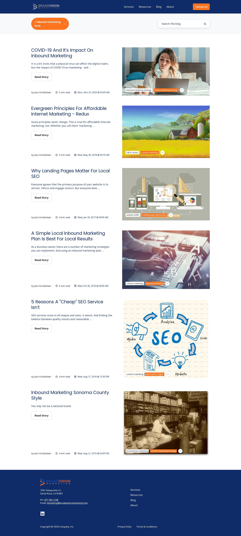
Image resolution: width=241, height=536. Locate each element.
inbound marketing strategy (138, 90)
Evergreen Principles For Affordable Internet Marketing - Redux (69, 111)
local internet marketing (137, 451)
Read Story (41, 77)
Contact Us (201, 6)
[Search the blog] (205, 23)
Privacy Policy (125, 526)
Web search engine (154, 374)
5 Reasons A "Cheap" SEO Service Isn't (67, 304)
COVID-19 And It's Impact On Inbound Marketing (62, 53)
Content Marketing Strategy (163, 451)
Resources (145, 6)
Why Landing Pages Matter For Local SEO (70, 173)
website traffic (132, 215)
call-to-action (132, 152)
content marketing (149, 152)
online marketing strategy (165, 90)
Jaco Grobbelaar (42, 92)
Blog (159, 6)
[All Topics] (182, 90)
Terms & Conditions (146, 526)
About (170, 6)
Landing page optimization (154, 215)
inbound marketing (154, 283)
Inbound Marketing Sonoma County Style (70, 395)
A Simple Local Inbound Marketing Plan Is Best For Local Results (68, 236)
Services (129, 6)
